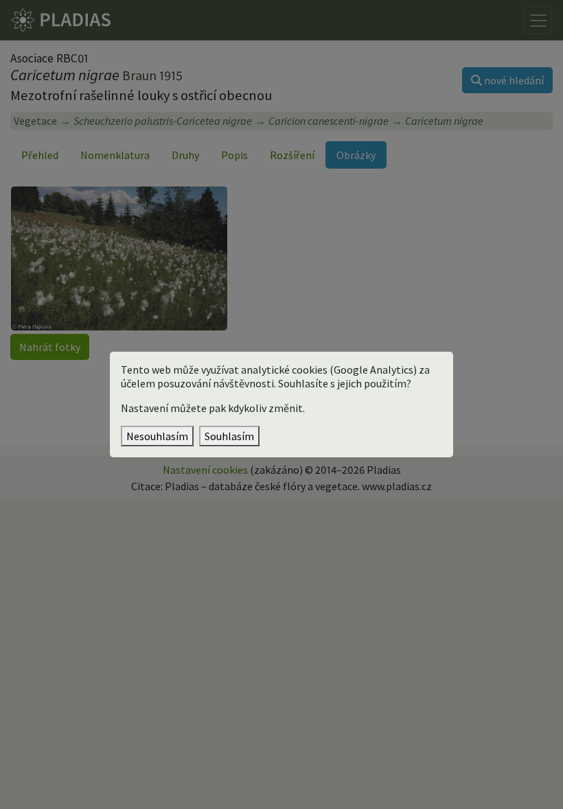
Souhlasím (229, 436)
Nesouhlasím (157, 436)
